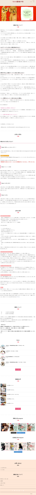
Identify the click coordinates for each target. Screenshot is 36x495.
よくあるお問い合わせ (3, 467)
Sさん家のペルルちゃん (10, 389)
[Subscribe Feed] (23, 490)
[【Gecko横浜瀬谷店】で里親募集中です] (5, 427)
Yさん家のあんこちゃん (10, 398)
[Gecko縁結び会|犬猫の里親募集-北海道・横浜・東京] (18, 1)
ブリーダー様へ (2, 469)
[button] (17, 19)
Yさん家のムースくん (10, 385)
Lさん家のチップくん (10, 403)
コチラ (17, 220)
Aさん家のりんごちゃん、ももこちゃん (13, 394)
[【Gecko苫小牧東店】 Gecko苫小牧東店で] (14, 446)
